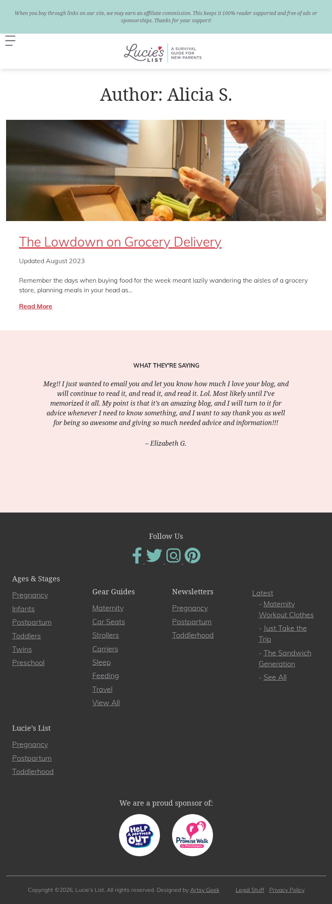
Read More (35, 306)
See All (275, 677)
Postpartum (32, 622)
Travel (102, 689)
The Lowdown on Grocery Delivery (120, 242)
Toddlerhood (193, 635)
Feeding (105, 675)
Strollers (105, 635)
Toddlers (26, 635)
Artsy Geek (204, 889)
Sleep (101, 662)
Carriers (105, 648)
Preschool (28, 662)
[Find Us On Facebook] (138, 561)
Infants (23, 608)
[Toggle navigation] (10, 41)
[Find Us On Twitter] (155, 561)
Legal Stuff (250, 889)
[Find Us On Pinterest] (192, 561)
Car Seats (108, 621)
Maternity (107, 608)
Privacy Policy (286, 889)
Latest (262, 593)
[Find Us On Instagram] (174, 561)
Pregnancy (30, 595)
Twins (22, 649)
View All (106, 702)
